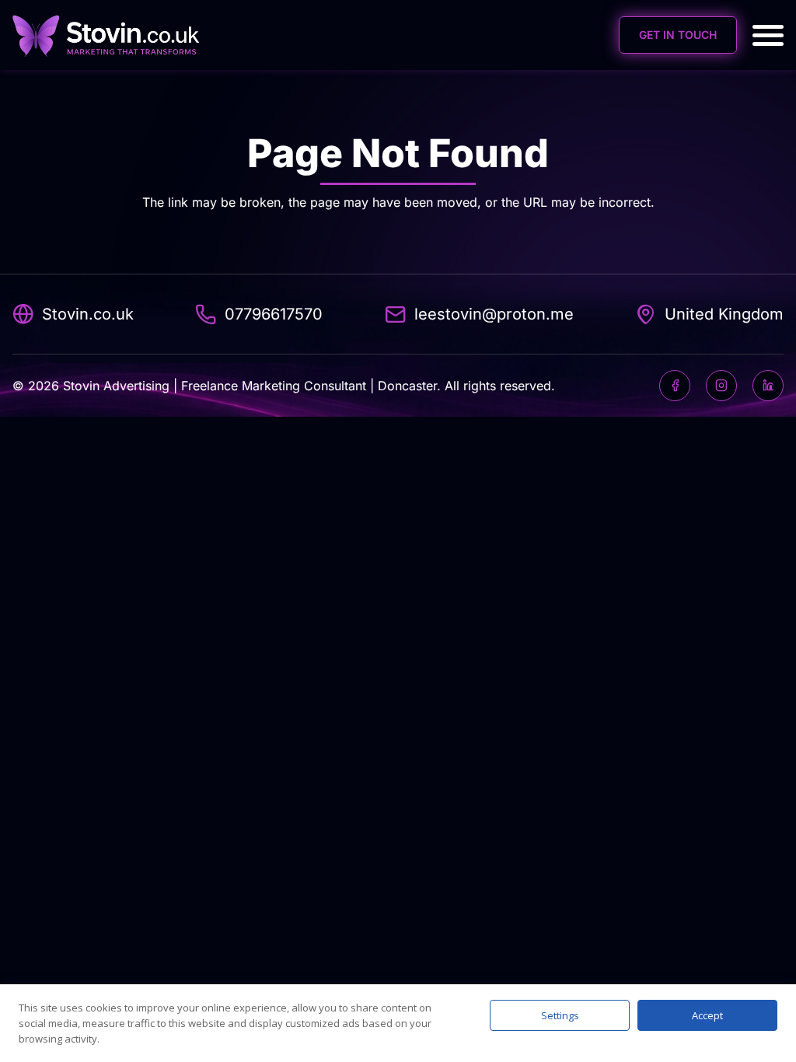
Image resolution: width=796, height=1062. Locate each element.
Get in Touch (678, 34)
